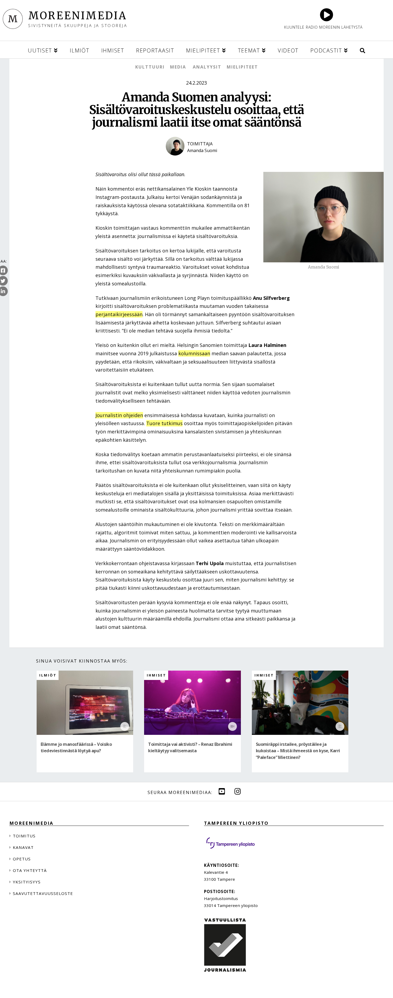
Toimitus (24, 835)
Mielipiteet (242, 67)
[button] (362, 49)
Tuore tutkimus (164, 423)
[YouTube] (222, 791)
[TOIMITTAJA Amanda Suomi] (196, 160)
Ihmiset (156, 675)
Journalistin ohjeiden (119, 415)
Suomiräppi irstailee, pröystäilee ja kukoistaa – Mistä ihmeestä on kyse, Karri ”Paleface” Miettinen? (298, 750)
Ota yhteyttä (30, 870)
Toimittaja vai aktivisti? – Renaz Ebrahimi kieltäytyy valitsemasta (190, 747)
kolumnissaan (194, 353)
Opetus (22, 858)
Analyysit (207, 67)
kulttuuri (150, 67)
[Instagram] (237, 791)
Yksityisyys (27, 881)
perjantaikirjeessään (118, 314)
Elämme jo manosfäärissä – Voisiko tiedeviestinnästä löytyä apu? (76, 747)
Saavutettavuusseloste (43, 893)
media (178, 67)
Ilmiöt (48, 675)
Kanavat (23, 847)
